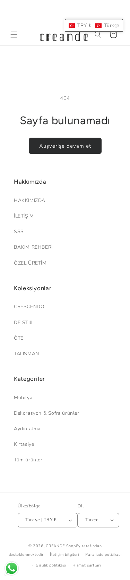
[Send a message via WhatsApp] (11, 568)
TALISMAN (26, 353)
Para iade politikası (103, 554)
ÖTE (19, 338)
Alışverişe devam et (65, 145)
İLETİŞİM (24, 216)
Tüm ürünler (28, 460)
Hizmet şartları (86, 565)
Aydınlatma (27, 428)
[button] (13, 34)
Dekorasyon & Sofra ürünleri (47, 413)
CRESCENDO (29, 306)
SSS (19, 231)
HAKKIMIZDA (29, 200)
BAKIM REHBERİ (33, 247)
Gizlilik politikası (51, 565)
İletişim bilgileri (64, 554)
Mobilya (23, 397)
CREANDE (55, 546)
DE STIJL (24, 322)
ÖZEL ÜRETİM (30, 263)
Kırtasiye (24, 444)
